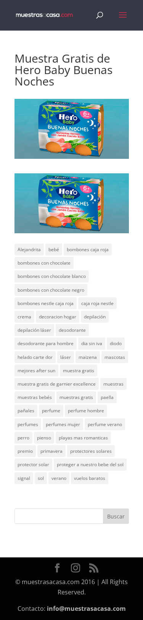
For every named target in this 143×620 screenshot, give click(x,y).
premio (25, 451)
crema (24, 316)
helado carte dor (35, 357)
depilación (95, 316)
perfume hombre (86, 410)
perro (23, 437)
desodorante (72, 330)
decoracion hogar (57, 316)
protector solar (33, 464)
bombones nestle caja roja (46, 303)
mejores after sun (36, 370)
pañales (26, 410)
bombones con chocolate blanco (52, 276)
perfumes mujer (63, 424)
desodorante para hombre (46, 343)
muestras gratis (76, 397)
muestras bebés (35, 397)
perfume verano (105, 424)
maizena (88, 357)
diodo (116, 343)
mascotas (114, 357)
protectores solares (91, 451)
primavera (51, 451)
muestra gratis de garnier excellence (57, 384)
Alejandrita (29, 249)
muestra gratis (78, 370)
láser (65, 357)
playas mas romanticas (83, 437)
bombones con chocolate (44, 263)
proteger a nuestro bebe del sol (90, 464)
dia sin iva (91, 343)
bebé (53, 249)
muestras (113, 384)
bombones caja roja (88, 249)
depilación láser (34, 330)
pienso (44, 437)
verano (58, 478)
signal (24, 478)
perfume (51, 410)
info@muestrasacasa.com (86, 608)
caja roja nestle (97, 303)
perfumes (28, 424)
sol (41, 478)
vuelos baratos (89, 478)
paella (107, 397)
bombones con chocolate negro (51, 290)
